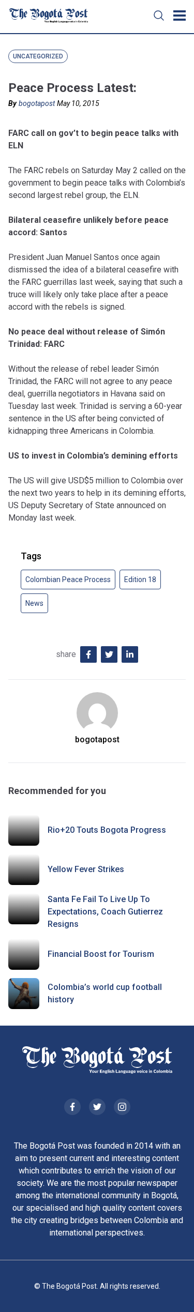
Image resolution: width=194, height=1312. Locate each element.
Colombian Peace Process (68, 579)
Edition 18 (140, 579)
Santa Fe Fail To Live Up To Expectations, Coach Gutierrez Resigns (105, 911)
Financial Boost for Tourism (101, 954)
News (34, 603)
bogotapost (37, 103)
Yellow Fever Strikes (86, 869)
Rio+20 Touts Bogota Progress (107, 830)
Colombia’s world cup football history (105, 993)
